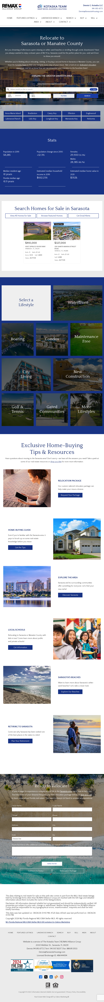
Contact (52, 936)
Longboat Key (52, 119)
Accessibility (81, 992)
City (53, 825)
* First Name (16, 806)
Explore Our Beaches (70, 692)
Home (9, 18)
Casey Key (52, 113)
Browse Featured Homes (52, 216)
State (14, 835)
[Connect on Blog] (56, 978)
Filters (64, 96)
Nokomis (91, 119)
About (93, 933)
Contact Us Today (35, 871)
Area (84, 933)
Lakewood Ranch (13, 119)
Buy (69, 933)
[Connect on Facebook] (40, 978)
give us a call (86, 795)
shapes (94, 89)
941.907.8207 (55, 948)
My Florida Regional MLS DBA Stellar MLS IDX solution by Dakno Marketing (38, 922)
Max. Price (33, 95)
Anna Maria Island (13, 113)
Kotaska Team (20, 65)
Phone (54, 815)
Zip (53, 835)
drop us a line (56, 462)
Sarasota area (66, 791)
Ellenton (71, 113)
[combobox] (52, 89)
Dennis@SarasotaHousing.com (91, 11)
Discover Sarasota (70, 595)
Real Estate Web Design (42, 997)
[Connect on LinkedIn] (51, 978)
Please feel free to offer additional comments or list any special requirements (41, 845)
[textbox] (53, 89)
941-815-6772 (97, 9)
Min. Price (10, 95)
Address (15, 825)
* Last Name (57, 806)
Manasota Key (71, 119)
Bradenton (32, 113)
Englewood (91, 113)
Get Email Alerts (83, 216)
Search (87, 96)
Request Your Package (70, 495)
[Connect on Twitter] (46, 978)
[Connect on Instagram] (61, 978)
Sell (76, 933)
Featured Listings (25, 933)
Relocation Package (68, 871)
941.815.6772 (38, 948)
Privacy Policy (71, 992)
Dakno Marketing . (62, 997)
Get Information (20, 647)
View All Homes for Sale (20, 216)
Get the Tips (20, 547)
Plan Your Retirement (20, 741)
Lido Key (32, 119)
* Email (14, 815)
